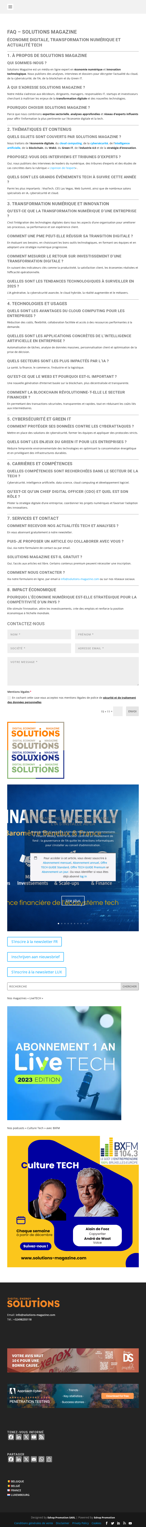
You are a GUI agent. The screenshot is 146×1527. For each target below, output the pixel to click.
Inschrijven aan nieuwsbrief (35, 956)
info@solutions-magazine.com (35, 1315)
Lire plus (73, 900)
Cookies (96, 1523)
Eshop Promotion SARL (61, 1517)
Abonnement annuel (86, 862)
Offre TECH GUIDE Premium (88, 867)
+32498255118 (22, 1319)
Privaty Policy (80, 1523)
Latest (90, 831)
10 (87, 923)
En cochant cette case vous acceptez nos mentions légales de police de (71, 700)
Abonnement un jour (55, 872)
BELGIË (15, 1486)
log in (83, 876)
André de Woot (39, 831)
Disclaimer (62, 1523)
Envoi (132, 711)
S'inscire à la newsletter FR (34, 941)
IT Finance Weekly (76, 831)
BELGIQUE (17, 1481)
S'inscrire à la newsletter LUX (36, 972)
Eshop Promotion (104, 1517)
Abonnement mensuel (57, 862)
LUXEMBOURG (20, 1495)
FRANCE (16, 1490)
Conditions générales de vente (33, 1523)
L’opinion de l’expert (62, 168)
